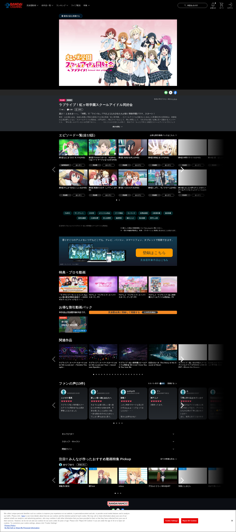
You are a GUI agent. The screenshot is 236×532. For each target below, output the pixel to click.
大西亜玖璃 (156, 213)
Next (182, 169)
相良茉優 (168, 213)
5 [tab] (104, 374)
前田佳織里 (82, 218)
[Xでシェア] (170, 92)
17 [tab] (137, 374)
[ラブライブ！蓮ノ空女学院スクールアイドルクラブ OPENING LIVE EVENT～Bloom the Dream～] (192, 352)
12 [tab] (123, 374)
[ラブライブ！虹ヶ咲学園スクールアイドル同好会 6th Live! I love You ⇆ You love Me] (133, 352)
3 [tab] (99, 374)
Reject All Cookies (190, 521)
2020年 (91, 213)
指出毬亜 (142, 218)
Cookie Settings (171, 521)
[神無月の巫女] (73, 476)
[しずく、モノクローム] (162, 177)
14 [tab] (129, 374)
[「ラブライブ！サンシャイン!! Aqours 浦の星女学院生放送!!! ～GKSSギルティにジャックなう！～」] (73, 284)
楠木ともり (130, 218)
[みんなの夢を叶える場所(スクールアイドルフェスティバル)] (192, 177)
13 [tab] (126, 374)
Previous (53, 169)
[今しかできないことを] (73, 177)
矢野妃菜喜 (144, 213)
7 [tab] (110, 374)
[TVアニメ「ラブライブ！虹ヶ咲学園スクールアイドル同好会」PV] (163, 284)
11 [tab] (120, 374)
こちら (174, 99)
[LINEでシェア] (166, 92)
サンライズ (131, 213)
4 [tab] (102, 374)
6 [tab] (107, 374)
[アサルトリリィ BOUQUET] (163, 476)
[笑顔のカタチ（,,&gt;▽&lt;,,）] (103, 177)
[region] (118, 521)
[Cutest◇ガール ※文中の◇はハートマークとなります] (103, 147)
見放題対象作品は (154, 260)
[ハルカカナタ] (132, 177)
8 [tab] (112, 374)
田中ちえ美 (154, 218)
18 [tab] (139, 374)
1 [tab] (116, 200)
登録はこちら (154, 253)
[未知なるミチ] (162, 147)
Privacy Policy (10, 525)
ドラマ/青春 (119, 213)
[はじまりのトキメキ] (73, 147)
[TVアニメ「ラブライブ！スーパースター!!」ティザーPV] (133, 284)
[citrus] (133, 476)
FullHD (67, 213)
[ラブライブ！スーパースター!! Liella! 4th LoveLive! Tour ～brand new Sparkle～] (103, 352)
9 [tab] (115, 374)
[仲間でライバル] (192, 147)
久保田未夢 (94, 218)
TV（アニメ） (79, 213)
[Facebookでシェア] (175, 92)
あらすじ (79, 165)
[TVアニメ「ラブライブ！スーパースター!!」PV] (103, 284)
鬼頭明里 (119, 218)
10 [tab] (118, 374)
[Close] (232, 520)
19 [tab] (142, 374)
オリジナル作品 (104, 213)
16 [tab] (134, 374)
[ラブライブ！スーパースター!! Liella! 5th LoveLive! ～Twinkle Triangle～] (73, 352)
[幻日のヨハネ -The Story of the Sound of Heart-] (163, 352)
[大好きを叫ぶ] (132, 147)
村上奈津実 (107, 218)
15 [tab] (131, 374)
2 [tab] (119, 200)
